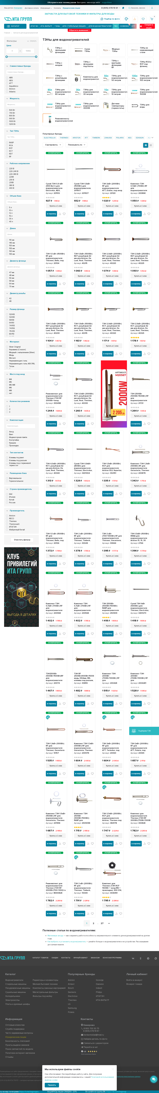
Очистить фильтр (22, 540)
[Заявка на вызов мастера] (126, 19)
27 (102, 923)
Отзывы (9, 1057)
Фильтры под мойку (42, 996)
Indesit (99, 988)
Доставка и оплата (32, 8)
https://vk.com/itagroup (72, 1091)
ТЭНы (57, 26)
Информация (45, 8)
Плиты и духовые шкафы (17, 1004)
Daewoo (100, 984)
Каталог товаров (40, 958)
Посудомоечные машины (17, 988)
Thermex (64, 138)
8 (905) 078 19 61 (109, 8)
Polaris (120, 138)
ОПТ (133, 26)
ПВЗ (116, 26)
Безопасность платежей (17, 1041)
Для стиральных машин (74, 26)
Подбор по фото (112, 19)
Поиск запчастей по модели (19, 1049)
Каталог (15, 26)
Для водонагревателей (99, 26)
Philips (99, 992)
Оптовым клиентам (14, 1025)
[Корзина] (152, 19)
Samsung (72, 1008)
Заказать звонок (138, 8)
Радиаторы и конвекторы (45, 980)
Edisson (140, 138)
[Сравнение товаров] (135, 19)
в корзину (51, 214)
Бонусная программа (112, 958)
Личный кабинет (80, 958)
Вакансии (95, 958)
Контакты (57, 8)
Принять (52, 1085)
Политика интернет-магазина (20, 1053)
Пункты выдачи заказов (17, 1045)
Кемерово (89, 1025)
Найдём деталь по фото (95, 1039)
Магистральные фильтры (45, 992)
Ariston (76, 138)
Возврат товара (134, 984)
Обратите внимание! (78, 30)
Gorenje (99, 980)
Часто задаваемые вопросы (19, 1033)
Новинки (124, 26)
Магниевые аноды (55, 936)
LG (69, 1004)
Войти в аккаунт (134, 980)
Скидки (55, 958)
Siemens (72, 992)
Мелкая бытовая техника (45, 984)
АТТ (86, 138)
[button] (6, 587)
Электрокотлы (12, 1000)
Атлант (71, 984)
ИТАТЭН (34, 26)
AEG (130, 138)
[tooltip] (123, 8)
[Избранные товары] (143, 19)
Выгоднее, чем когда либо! (79, 2)
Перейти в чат (91, 1047)
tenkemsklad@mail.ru (94, 1035)
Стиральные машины (15, 984)
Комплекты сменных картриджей (49, 988)
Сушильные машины (15, 992)
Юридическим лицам (71, 8)
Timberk (96, 138)
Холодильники (12, 996)
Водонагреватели (14, 980)
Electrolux (50, 138)
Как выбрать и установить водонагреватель (67, 941)
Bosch (71, 988)
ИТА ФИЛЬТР (46, 26)
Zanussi (108, 138)
